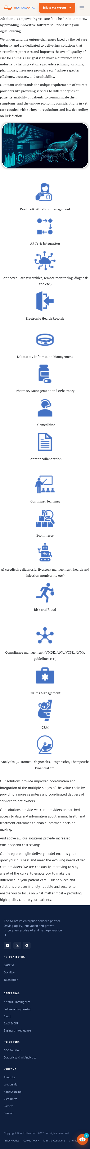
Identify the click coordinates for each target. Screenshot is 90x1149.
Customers (10, 1099)
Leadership (11, 1084)
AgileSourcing (13, 1092)
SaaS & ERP (11, 1023)
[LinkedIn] (7, 945)
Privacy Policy (11, 1140)
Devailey (9, 972)
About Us (9, 1077)
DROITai (9, 965)
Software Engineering (17, 1009)
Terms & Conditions (54, 1140)
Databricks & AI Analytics (20, 1057)
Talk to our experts (54, 7)
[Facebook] (27, 945)
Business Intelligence (17, 1030)
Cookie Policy (31, 1140)
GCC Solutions (13, 1050)
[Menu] (81, 7)
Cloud (7, 1016)
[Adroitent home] (19, 8)
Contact (9, 1113)
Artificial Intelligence (17, 1002)
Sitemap (74, 1140)
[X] (17, 945)
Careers (8, 1106)
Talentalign (11, 980)
